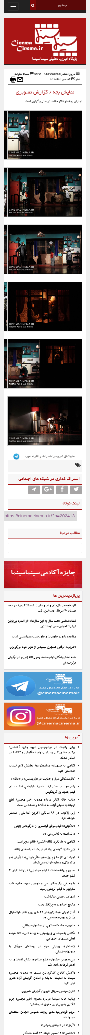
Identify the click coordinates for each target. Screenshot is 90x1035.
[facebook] (62, 490)
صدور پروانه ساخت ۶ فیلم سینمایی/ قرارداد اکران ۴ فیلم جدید (42, 873)
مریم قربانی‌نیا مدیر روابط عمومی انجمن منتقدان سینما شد (42, 1014)
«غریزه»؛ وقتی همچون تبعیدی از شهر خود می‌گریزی (43, 647)
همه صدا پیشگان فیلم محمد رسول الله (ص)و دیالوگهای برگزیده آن (42, 660)
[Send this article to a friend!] (20, 79)
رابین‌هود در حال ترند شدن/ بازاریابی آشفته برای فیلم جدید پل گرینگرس (42, 789)
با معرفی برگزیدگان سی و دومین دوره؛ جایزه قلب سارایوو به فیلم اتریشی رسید (42, 886)
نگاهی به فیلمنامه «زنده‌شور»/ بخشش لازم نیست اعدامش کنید (42, 768)
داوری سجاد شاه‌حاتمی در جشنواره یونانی (48, 925)
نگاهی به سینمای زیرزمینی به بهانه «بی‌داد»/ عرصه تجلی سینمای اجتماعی (42, 936)
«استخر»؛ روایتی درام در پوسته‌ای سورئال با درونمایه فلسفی (42, 949)
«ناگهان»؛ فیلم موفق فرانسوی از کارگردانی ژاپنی (44, 826)
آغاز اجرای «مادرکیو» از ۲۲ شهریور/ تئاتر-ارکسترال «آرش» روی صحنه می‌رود (42, 915)
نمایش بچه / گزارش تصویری (45, 92)
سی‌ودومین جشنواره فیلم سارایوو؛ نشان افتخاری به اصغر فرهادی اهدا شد (42, 962)
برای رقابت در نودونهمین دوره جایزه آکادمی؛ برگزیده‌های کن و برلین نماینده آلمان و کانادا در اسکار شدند (42, 753)
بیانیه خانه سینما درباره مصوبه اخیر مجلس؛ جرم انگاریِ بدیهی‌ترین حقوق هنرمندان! (42, 1001)
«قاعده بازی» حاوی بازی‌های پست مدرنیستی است (44, 636)
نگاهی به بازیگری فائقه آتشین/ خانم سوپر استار (45, 842)
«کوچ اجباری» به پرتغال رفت (56, 904)
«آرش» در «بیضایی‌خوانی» (58, 1025)
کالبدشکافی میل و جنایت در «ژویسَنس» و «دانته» (43, 779)
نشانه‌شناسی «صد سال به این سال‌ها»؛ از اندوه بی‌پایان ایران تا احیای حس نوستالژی (42, 623)
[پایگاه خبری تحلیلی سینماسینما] (45, 43)
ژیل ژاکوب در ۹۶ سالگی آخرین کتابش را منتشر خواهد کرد (42, 815)
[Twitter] (76, 490)
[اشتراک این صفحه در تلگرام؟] (34, 490)
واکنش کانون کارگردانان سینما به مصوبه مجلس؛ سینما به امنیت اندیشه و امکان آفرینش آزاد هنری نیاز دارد (42, 978)
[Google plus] (48, 490)
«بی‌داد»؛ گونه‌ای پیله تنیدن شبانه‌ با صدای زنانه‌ (44, 849)
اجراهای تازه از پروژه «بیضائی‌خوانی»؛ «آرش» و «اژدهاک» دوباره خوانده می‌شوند (42, 860)
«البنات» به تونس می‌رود (59, 834)
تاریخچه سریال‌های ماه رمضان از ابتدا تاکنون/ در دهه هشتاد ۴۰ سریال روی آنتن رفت (42, 608)
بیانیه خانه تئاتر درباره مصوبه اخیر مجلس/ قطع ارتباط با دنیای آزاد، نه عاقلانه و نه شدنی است (42, 802)
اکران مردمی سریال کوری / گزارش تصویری (48, 991)
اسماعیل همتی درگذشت (59, 897)
